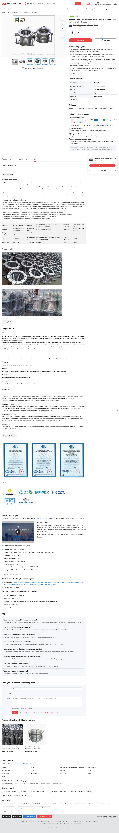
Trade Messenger (29, 816)
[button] (73, 3)
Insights (96, 821)
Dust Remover (92, 767)
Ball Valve (58, 582)
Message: (8, 698)
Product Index (89, 821)
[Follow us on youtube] (111, 816)
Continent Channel (79, 821)
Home (3, 12)
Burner (32, 770)
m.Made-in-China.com (63, 823)
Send (15, 712)
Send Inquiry (81, 40)
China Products (32, 821)
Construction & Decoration (14, 12)
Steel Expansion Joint (70, 804)
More (3, 811)
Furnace (33, 767)
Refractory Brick (19, 584)
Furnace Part (5, 773)
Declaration (77, 827)
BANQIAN (4, 767)
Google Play (17, 816)
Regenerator (63, 770)
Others (90, 773)
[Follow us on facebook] (104, 816)
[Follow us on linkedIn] (116, 816)
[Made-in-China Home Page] (11, 3)
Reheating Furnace (19, 582)
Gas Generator (41, 582)
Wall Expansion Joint (8, 808)
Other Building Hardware (9, 791)
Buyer (77, 9)
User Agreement (69, 827)
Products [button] (29, 3)
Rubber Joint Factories (55, 804)
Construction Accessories (30, 12)
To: (10, 693)
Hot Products (24, 821)
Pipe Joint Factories (8, 804)
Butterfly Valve (50, 582)
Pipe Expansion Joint (102, 804)
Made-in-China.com (52, 823)
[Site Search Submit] (78, 3)
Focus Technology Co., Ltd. (47, 827)
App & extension (96, 9)
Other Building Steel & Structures (38, 791)
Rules (116, 9)
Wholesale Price (70, 821)
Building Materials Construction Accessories (15, 795)
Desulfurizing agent (37, 584)
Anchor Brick (28, 584)
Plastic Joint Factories (39, 804)
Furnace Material (35, 773)
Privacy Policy (86, 827)
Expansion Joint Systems (86, 804)
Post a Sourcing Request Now (50, 713)
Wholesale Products (59, 821)
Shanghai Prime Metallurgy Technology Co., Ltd (85, 25)
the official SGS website (43, 518)
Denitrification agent (50, 584)
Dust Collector (66, 582)
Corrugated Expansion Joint (25, 808)
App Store (6, 816)
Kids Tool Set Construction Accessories (81, 791)
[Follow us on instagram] (109, 816)
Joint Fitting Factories (23, 804)
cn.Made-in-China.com (76, 823)
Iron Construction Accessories (59, 791)
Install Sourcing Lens (45, 816)
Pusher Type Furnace (31, 582)
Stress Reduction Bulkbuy (44, 808)
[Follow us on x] (106, 816)
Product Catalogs (26, 763)
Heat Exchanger (75, 582)
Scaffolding (23, 791)
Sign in (115, 4)
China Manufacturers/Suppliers (45, 821)
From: (9, 689)
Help (86, 9)
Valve (89, 770)
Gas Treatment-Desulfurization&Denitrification (72, 767)
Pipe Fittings (63, 773)
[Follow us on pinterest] (114, 816)
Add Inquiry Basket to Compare (34, 68)
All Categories (7, 9)
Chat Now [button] (107, 40)
